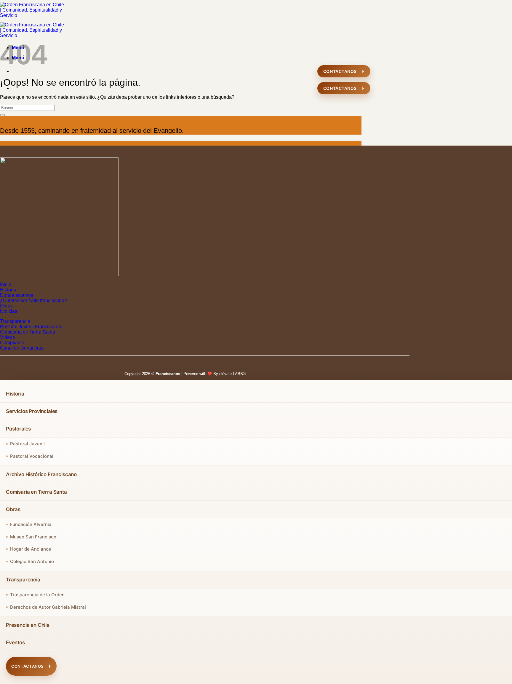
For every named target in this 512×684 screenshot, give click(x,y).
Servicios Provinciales (31, 411)
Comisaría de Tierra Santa (27, 331)
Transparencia (15, 321)
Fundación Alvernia (31, 524)
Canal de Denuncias (21, 347)
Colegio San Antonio (32, 561)
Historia (8, 289)
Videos (7, 337)
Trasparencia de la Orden (37, 594)
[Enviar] (2, 115)
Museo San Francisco (33, 537)
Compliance (12, 342)
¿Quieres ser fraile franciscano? (33, 300)
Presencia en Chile (27, 625)
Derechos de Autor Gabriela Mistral (48, 607)
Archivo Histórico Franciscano (41, 474)
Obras (6, 305)
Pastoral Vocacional (31, 456)
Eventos (15, 642)
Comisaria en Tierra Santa (36, 492)
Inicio (5, 284)
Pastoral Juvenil (27, 444)
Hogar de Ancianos (30, 549)
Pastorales (18, 429)
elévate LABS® (232, 374)
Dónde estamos (16, 295)
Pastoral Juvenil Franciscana (30, 326)
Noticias (8, 311)
